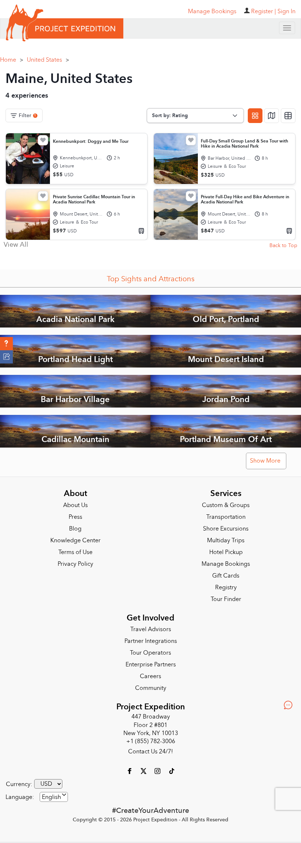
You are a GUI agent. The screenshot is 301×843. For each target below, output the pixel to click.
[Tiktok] (171, 771)
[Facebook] (130, 771)
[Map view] (271, 115)
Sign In (286, 11)
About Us (75, 505)
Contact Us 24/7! (150, 752)
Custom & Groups (226, 505)
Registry (226, 587)
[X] (144, 771)
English (51, 797)
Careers (150, 676)
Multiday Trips (225, 540)
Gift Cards (225, 576)
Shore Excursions (226, 529)
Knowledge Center (75, 540)
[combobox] (54, 797)
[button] (6, 343)
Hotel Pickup (226, 552)
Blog (75, 529)
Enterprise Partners (151, 665)
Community (150, 688)
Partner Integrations (150, 641)
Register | (263, 11)
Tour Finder (226, 599)
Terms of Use (75, 552)
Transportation (226, 517)
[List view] (288, 115)
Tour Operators (150, 653)
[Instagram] (158, 771)
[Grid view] (255, 115)
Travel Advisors (150, 629)
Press (75, 517)
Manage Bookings (226, 564)
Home (11, 60)
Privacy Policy (75, 564)
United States (48, 60)
